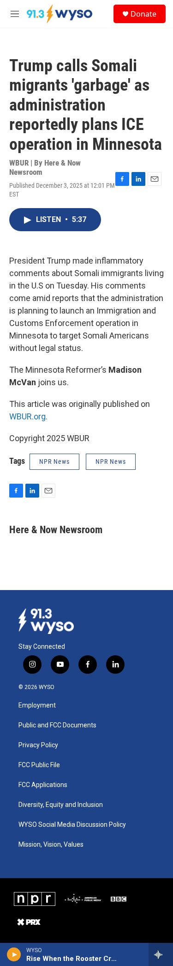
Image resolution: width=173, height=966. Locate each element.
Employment (37, 705)
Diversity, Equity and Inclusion (60, 804)
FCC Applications (42, 784)
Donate (143, 14)
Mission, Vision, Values (51, 844)
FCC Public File (39, 765)
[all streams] (161, 954)
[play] (14, 954)
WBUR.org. (28, 416)
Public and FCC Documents (57, 725)
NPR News (54, 461)
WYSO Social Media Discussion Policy (72, 824)
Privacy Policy (38, 745)
